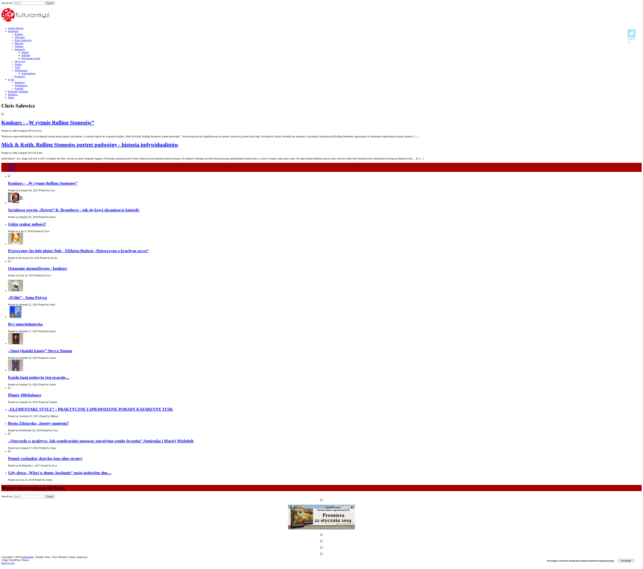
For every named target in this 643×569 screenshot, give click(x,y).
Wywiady (20, 37)
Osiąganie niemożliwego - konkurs (37, 268)
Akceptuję (626, 560)
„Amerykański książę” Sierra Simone (40, 351)
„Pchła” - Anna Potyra (27, 297)
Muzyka (19, 43)
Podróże (25, 55)
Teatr (17, 67)
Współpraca (21, 85)
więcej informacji (606, 560)
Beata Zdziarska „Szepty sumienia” (38, 423)
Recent (11, 167)
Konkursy (20, 76)
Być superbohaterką (25, 324)
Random (12, 170)
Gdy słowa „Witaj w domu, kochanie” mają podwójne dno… (60, 473)
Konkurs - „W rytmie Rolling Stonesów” (47, 122)
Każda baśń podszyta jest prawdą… (38, 377)
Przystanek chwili (30, 58)
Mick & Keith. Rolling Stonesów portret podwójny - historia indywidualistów (89, 145)
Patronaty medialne (18, 91)
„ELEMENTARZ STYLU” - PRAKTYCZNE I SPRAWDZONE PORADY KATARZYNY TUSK (90, 409)
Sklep (11, 97)
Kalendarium (28, 73)
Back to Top (7, 563)
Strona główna (15, 28)
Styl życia (20, 61)
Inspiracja (20, 49)
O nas (11, 79)
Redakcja (20, 82)
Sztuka (18, 64)
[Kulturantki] (25, 20)
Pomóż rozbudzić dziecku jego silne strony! (45, 458)
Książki (19, 34)
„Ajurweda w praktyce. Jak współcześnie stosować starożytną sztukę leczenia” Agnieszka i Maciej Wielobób (101, 441)
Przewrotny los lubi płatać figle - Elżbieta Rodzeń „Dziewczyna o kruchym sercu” (78, 251)
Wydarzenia (21, 70)
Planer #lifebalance (24, 395)
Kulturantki (27, 557)
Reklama (12, 94)
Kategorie (13, 31)
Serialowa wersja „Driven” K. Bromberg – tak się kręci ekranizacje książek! (73, 210)
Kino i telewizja (23, 40)
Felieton (19, 46)
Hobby (25, 52)
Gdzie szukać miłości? (27, 224)
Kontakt (19, 88)
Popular (12, 164)
